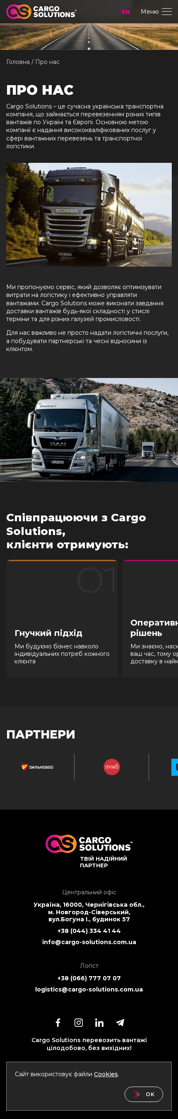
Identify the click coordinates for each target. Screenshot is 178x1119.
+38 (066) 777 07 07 (89, 978)
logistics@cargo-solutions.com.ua (89, 989)
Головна (18, 62)
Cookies (106, 1074)
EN (126, 12)
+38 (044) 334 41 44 (89, 931)
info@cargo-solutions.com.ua (89, 942)
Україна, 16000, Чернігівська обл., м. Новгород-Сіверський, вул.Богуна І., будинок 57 (89, 912)
